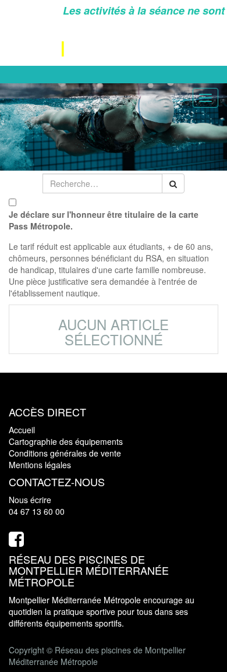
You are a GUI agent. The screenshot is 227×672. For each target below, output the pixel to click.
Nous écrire (30, 499)
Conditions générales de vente (65, 453)
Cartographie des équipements (66, 441)
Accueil (22, 430)
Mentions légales (40, 465)
